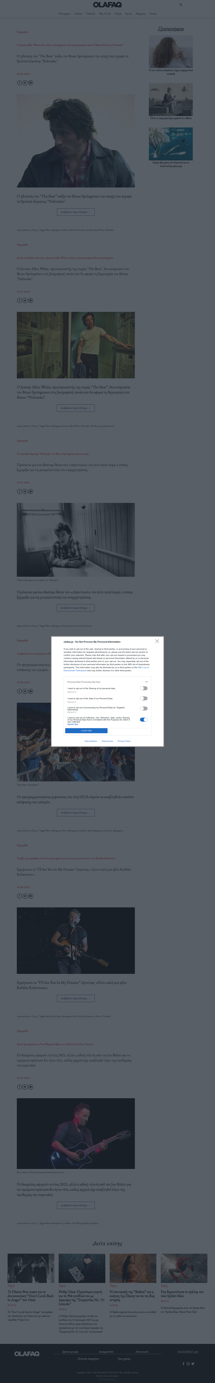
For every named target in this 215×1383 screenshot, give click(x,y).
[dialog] (107, 691)
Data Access (107, 741)
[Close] (158, 642)
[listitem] (107, 681)
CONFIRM (86, 731)
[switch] (144, 688)
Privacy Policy (124, 741)
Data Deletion (91, 741)
